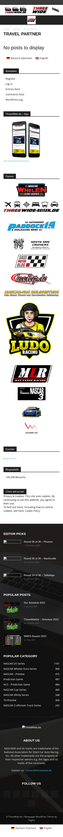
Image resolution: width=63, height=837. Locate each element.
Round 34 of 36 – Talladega (39, 575)
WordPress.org (14, 99)
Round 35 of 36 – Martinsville (40, 558)
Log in (9, 84)
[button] (6, 20)
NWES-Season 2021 (35, 636)
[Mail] (35, 794)
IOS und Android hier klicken (16, 161)
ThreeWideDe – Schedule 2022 (41, 619)
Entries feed (13, 89)
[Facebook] (7, 794)
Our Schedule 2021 (34, 602)
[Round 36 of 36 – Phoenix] (12, 546)
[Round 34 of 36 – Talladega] (12, 579)
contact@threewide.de (38, 770)
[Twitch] (44, 794)
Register (10, 78)
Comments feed (15, 94)
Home (6, 29)
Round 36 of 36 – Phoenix (38, 541)
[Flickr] (16, 794)
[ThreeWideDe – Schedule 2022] (12, 624)
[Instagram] (25, 793)
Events (16, 29)
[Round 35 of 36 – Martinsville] (12, 563)
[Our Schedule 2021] (12, 607)
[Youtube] (31, 803)
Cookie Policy (32, 510)
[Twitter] (54, 794)
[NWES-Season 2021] (12, 640)
